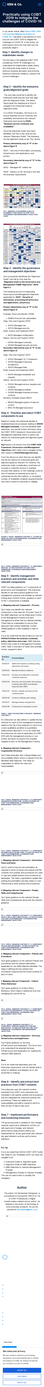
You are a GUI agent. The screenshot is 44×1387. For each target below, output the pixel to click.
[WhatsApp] (12, 1268)
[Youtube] (8, 1268)
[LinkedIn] (4, 1268)
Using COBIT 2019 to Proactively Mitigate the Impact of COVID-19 (21, 34)
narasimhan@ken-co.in (26, 1209)
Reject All (22, 1382)
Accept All (22, 1370)
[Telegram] (15, 1268)
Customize (22, 1376)
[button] (40, 4)
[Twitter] (19, 1268)
